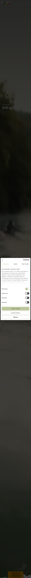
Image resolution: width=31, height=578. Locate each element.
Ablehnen (15, 317)
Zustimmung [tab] (5, 264)
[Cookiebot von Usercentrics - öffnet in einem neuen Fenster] (23, 260)
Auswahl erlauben (15, 312)
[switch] (27, 293)
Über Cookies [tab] (25, 264)
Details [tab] (15, 264)
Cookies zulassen (15, 308)
